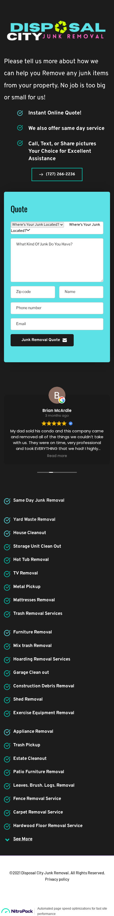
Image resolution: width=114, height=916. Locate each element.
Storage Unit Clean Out (37, 546)
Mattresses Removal (34, 600)
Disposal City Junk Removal (45, 872)
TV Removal (25, 573)
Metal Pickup (27, 587)
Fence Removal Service (37, 799)
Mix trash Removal (32, 646)
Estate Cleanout (30, 759)
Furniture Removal (32, 632)
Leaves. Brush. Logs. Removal (43, 786)
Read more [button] (57, 456)
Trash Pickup (26, 745)
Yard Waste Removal (34, 520)
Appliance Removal (33, 732)
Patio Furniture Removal (38, 772)
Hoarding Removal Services (41, 659)
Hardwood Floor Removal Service (47, 826)
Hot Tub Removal (31, 560)
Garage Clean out (31, 673)
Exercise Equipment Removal (43, 713)
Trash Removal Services (37, 614)
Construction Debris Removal (43, 686)
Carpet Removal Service (38, 812)
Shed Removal (28, 699)
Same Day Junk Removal (38, 501)
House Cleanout (29, 533)
